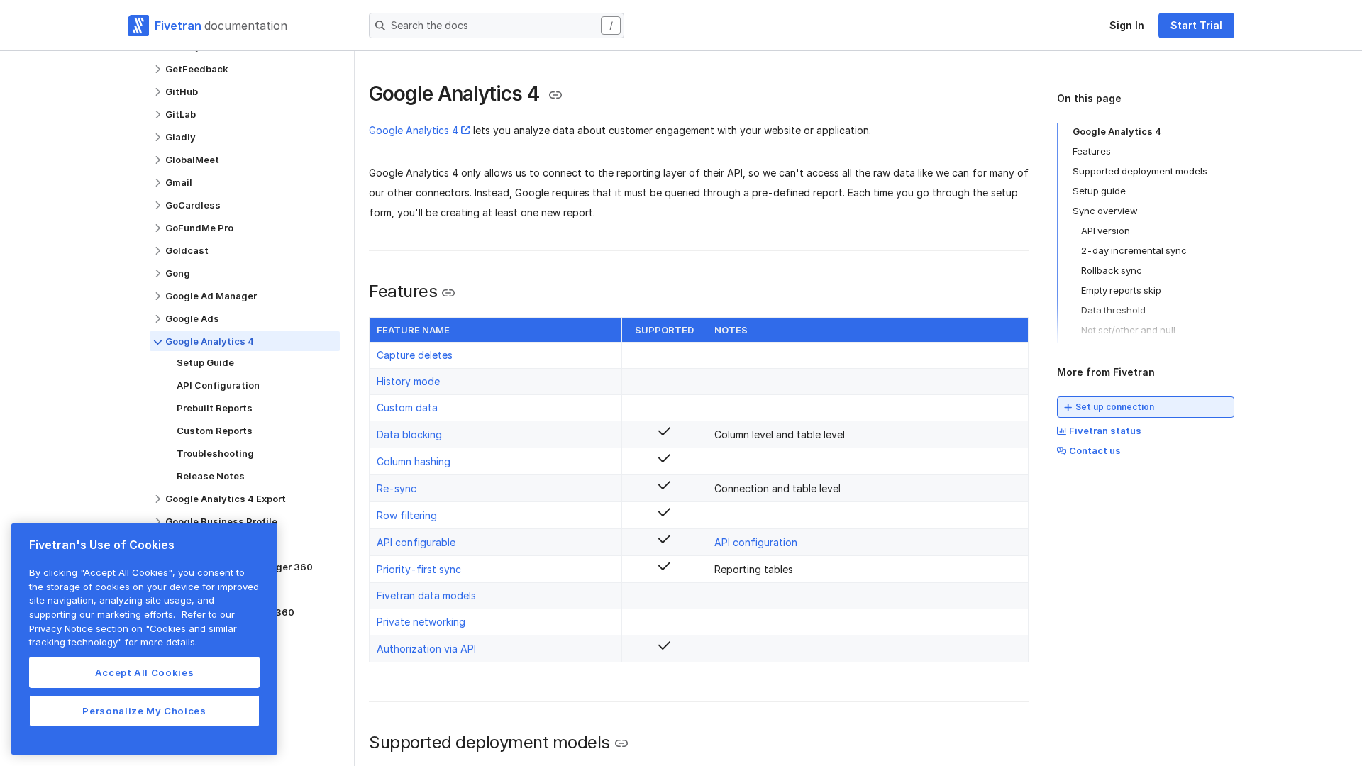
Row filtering (407, 515)
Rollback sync (1111, 270)
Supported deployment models (1140, 171)
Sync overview (1105, 210)
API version (1105, 230)
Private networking (421, 622)
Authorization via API (426, 649)
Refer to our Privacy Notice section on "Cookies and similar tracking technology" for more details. (133, 628)
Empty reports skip (1121, 290)
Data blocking (409, 434)
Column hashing (413, 461)
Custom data (407, 407)
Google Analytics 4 (413, 130)
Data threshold (1113, 310)
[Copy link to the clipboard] (555, 95)
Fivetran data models (426, 595)
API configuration (755, 542)
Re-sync (396, 488)
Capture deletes (415, 355)
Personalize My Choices (144, 710)
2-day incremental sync (1134, 250)
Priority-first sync (419, 569)
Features (1092, 151)
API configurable (416, 542)
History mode (408, 381)
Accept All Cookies (144, 672)
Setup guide (1099, 190)
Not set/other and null (1128, 329)
